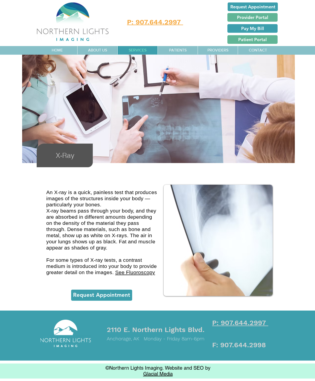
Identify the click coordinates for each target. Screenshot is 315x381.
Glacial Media (158, 374)
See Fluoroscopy (135, 272)
